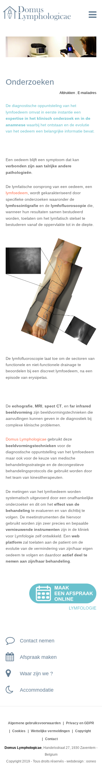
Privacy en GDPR (80, 723)
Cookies (19, 731)
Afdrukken (68, 93)
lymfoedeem (17, 193)
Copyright (83, 731)
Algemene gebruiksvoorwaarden (34, 723)
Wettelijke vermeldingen (50, 731)
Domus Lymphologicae (26, 439)
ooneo (91, 761)
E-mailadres (87, 93)
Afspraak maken (38, 657)
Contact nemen (37, 641)
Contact (51, 739)
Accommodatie (37, 690)
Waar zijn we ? (36, 673)
